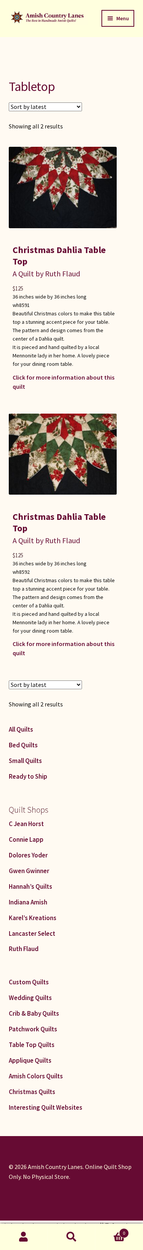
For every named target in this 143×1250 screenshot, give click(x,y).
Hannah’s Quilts (30, 886)
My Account (24, 1237)
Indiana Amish (28, 902)
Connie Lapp (26, 839)
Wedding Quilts (30, 998)
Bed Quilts (23, 745)
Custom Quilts (29, 982)
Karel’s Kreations (32, 918)
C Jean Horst (26, 824)
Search (71, 1237)
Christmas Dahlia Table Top (59, 255)
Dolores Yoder (28, 855)
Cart (110, 1230)
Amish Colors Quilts (36, 1076)
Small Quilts (25, 760)
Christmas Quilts (32, 1092)
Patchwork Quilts (33, 1029)
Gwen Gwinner (29, 871)
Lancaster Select (32, 933)
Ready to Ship (28, 776)
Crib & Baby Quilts (34, 1013)
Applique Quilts (30, 1060)
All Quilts (21, 729)
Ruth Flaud (24, 949)
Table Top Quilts (32, 1045)
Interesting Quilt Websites (45, 1107)
